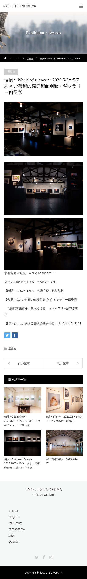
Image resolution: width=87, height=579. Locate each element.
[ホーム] (5, 55)
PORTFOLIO (15, 523)
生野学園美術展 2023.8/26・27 (63, 461)
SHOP (11, 535)
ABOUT (13, 511)
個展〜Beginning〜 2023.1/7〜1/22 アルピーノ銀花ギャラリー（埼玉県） (22, 420)
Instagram (51, 556)
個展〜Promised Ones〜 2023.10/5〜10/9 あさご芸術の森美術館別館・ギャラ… (22, 463)
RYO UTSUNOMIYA (43, 489)
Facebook (43, 556)
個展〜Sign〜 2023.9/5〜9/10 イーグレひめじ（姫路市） (64, 418)
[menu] (81, 6)
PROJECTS (14, 517)
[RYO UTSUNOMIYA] (37, 6)
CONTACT (14, 542)
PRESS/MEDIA (16, 529)
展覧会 (11, 71)
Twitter (36, 556)
